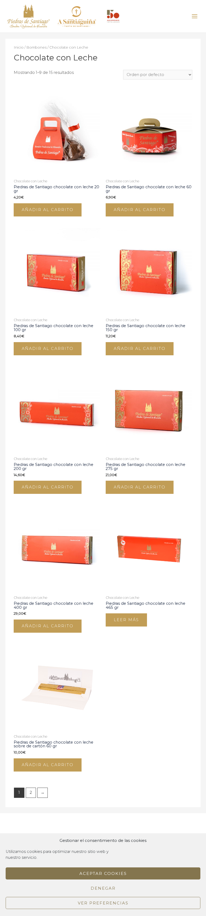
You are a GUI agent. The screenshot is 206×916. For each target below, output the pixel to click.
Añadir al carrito (47, 209)
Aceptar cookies (103, 873)
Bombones (36, 47)
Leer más (126, 619)
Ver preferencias (103, 903)
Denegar (103, 888)
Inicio (19, 47)
